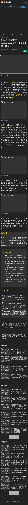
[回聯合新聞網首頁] (2, 2)
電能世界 (23, 6)
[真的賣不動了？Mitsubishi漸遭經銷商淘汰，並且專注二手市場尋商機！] (5, 391)
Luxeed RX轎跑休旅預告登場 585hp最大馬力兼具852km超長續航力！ (14, 275)
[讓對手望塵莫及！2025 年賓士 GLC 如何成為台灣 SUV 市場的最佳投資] (5, 407)
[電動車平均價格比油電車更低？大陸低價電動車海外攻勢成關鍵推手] (7, 313)
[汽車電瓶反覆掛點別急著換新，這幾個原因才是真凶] (5, 359)
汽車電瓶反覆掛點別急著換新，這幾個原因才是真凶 (19, 359)
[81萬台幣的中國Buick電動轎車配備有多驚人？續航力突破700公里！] (5, 463)
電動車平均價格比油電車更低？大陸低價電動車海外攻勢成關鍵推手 (19, 313)
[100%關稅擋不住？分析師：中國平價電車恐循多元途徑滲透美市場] (5, 471)
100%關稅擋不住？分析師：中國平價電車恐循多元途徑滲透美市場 (15, 257)
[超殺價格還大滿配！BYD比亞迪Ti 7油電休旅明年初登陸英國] (5, 479)
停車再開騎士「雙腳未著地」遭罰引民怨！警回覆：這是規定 (19, 430)
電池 (16, 34)
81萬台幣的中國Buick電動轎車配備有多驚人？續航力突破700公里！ (19, 463)
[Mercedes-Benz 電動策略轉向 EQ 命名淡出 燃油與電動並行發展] (5, 415)
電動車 (22, 34)
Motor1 (19, 92)
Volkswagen (5, 34)
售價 (3, 37)
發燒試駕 (9, 6)
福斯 (7, 37)
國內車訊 (3, 6)
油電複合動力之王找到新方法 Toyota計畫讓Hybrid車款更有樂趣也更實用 (19, 368)
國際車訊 (16, 6)
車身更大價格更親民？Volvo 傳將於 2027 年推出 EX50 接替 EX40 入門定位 (15, 269)
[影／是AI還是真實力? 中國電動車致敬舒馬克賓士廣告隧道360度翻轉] (5, 448)
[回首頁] (7, 2)
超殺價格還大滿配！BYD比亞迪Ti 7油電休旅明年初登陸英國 (19, 478)
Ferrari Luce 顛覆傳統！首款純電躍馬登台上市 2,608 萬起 (15, 280)
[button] (26, 2)
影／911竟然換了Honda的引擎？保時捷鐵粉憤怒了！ (19, 399)
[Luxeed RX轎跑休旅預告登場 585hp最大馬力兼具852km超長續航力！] (5, 486)
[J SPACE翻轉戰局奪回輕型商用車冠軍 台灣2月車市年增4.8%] (5, 422)
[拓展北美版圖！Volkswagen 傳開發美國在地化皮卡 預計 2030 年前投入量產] (7, 305)
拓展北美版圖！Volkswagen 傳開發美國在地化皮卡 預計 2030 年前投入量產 (19, 305)
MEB (12, 34)
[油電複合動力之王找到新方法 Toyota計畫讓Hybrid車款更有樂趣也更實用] (5, 368)
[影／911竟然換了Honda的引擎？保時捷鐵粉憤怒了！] (5, 399)
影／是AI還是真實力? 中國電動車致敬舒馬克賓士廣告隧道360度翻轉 (15, 263)
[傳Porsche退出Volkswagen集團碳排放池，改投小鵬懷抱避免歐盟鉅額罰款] (7, 298)
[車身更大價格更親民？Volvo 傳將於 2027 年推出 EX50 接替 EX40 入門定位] (5, 455)
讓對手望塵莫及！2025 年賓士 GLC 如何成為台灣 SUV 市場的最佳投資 (18, 407)
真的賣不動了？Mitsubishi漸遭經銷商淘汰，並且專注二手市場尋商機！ (19, 391)
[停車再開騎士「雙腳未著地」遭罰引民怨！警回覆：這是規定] (5, 430)
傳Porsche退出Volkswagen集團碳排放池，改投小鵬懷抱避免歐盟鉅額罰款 (19, 297)
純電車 (12, 37)
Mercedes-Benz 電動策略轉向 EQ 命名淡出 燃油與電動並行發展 (18, 414)
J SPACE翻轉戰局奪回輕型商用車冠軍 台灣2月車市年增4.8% (19, 422)
